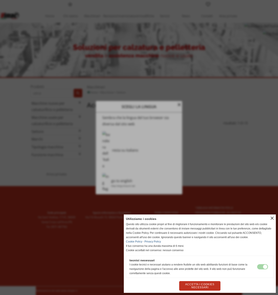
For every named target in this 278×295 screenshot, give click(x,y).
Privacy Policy (152, 241)
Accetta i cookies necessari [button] (199, 286)
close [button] (272, 218)
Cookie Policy (134, 241)
